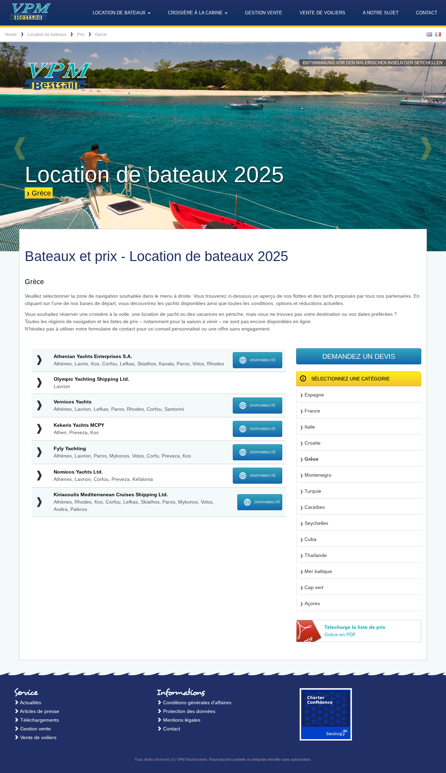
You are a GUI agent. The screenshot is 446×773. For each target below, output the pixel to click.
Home (11, 34)
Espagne (314, 394)
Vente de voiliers (322, 12)
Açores (312, 603)
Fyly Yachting (70, 448)
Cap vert (314, 587)
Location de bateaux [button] (120, 12)
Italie (310, 427)
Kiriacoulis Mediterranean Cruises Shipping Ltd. (111, 494)
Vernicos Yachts (73, 401)
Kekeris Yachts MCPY (79, 425)
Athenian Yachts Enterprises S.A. (93, 356)
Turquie (313, 491)
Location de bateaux (47, 34)
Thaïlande (316, 555)
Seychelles (316, 523)
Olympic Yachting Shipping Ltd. (91, 379)
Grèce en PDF (354, 630)
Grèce (101, 34)
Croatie (313, 443)
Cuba (310, 539)
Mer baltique (318, 571)
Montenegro (318, 475)
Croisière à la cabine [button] (196, 12)
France (312, 411)
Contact (426, 12)
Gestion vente (263, 12)
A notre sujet (381, 12)
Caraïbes (315, 507)
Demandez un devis (358, 356)
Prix (80, 34)
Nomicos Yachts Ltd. (78, 472)
